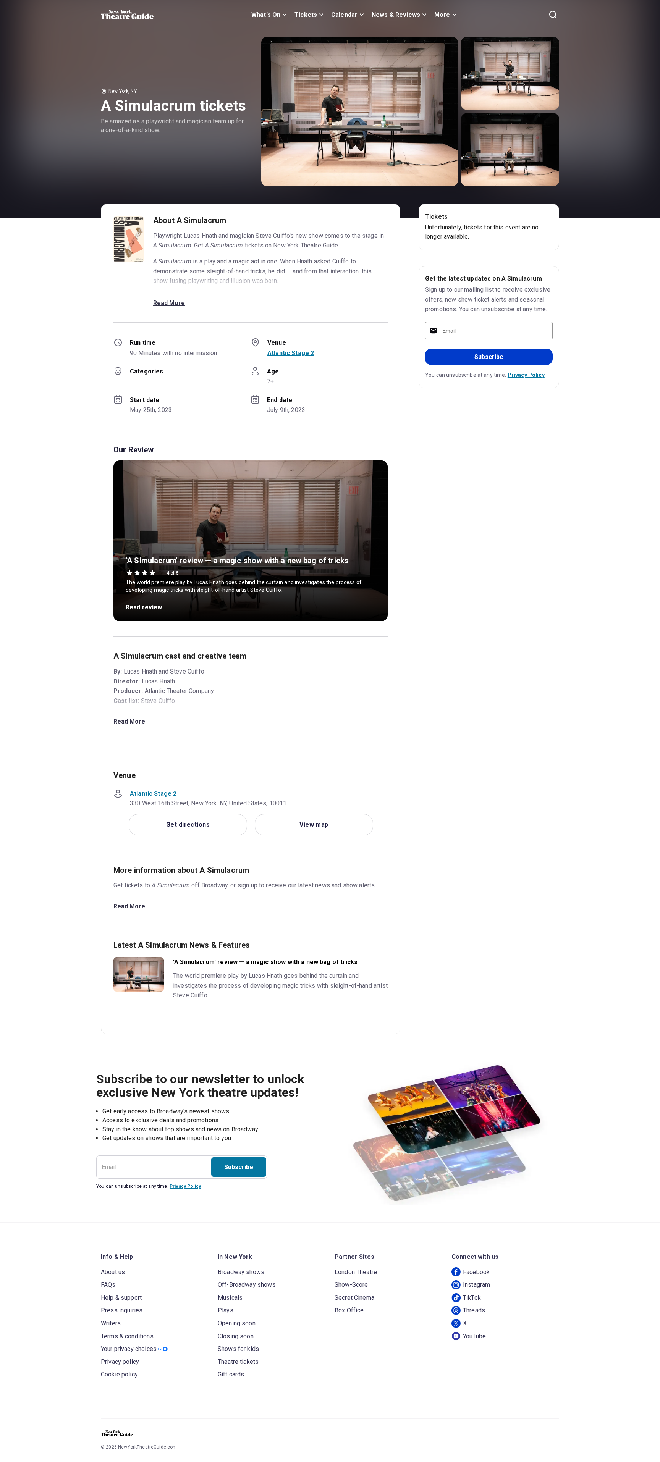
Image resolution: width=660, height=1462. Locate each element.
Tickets (305, 14)
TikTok (472, 1297)
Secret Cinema (354, 1297)
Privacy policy (120, 1361)
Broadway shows (241, 1272)
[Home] (127, 14)
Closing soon (236, 1336)
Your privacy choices (129, 1348)
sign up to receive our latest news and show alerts (306, 885)
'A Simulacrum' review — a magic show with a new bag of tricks (237, 560)
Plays (225, 1310)
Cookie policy (119, 1374)
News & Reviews (396, 14)
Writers (111, 1323)
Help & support (121, 1297)
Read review (144, 607)
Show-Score (351, 1284)
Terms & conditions (127, 1336)
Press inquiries (121, 1310)
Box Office (349, 1310)
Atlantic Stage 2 (290, 353)
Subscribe (488, 356)
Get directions (188, 824)
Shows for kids (238, 1348)
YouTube (474, 1336)
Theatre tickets (238, 1361)
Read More (169, 303)
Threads (474, 1310)
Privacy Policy (526, 375)
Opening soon (237, 1323)
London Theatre (356, 1272)
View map (313, 824)
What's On (265, 14)
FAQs (108, 1284)
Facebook (476, 1272)
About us (113, 1272)
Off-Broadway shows (247, 1284)
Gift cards (231, 1374)
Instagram (476, 1284)
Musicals (230, 1297)
